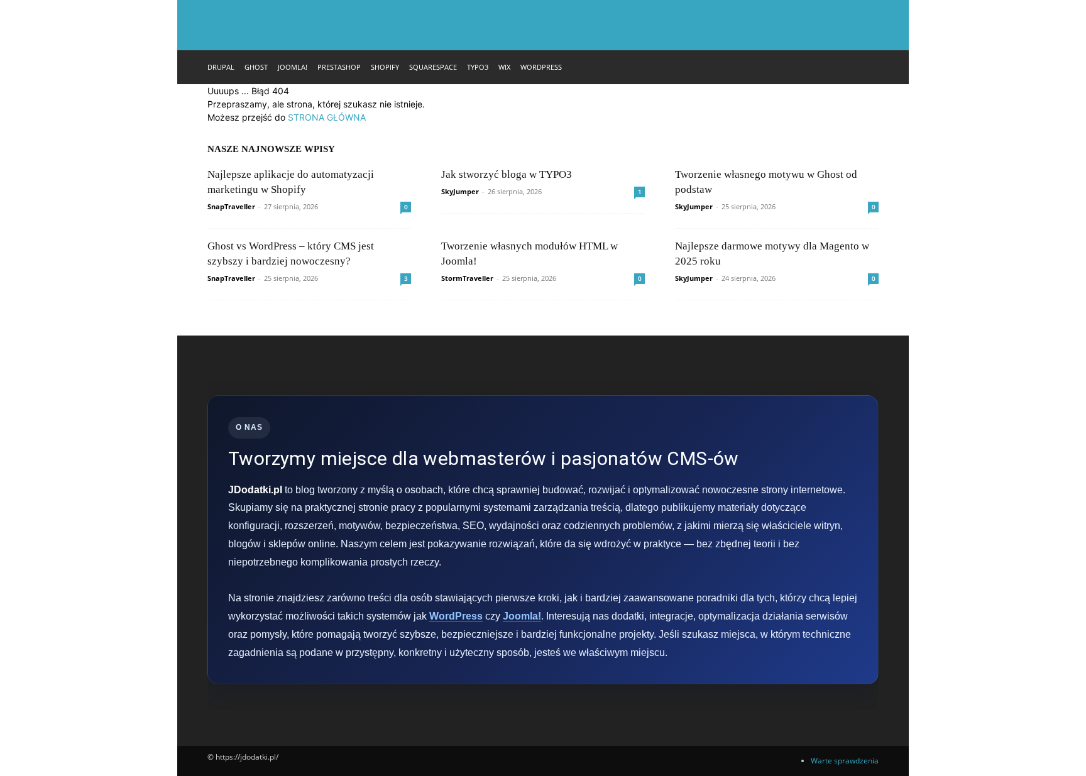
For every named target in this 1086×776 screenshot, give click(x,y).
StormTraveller (467, 278)
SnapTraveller (231, 206)
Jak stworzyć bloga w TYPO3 (506, 174)
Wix (504, 67)
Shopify (385, 67)
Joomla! (292, 67)
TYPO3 (477, 67)
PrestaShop (339, 67)
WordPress (541, 67)
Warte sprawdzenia (845, 760)
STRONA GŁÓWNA (327, 117)
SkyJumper (460, 191)
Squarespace (433, 67)
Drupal (220, 67)
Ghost (256, 67)
